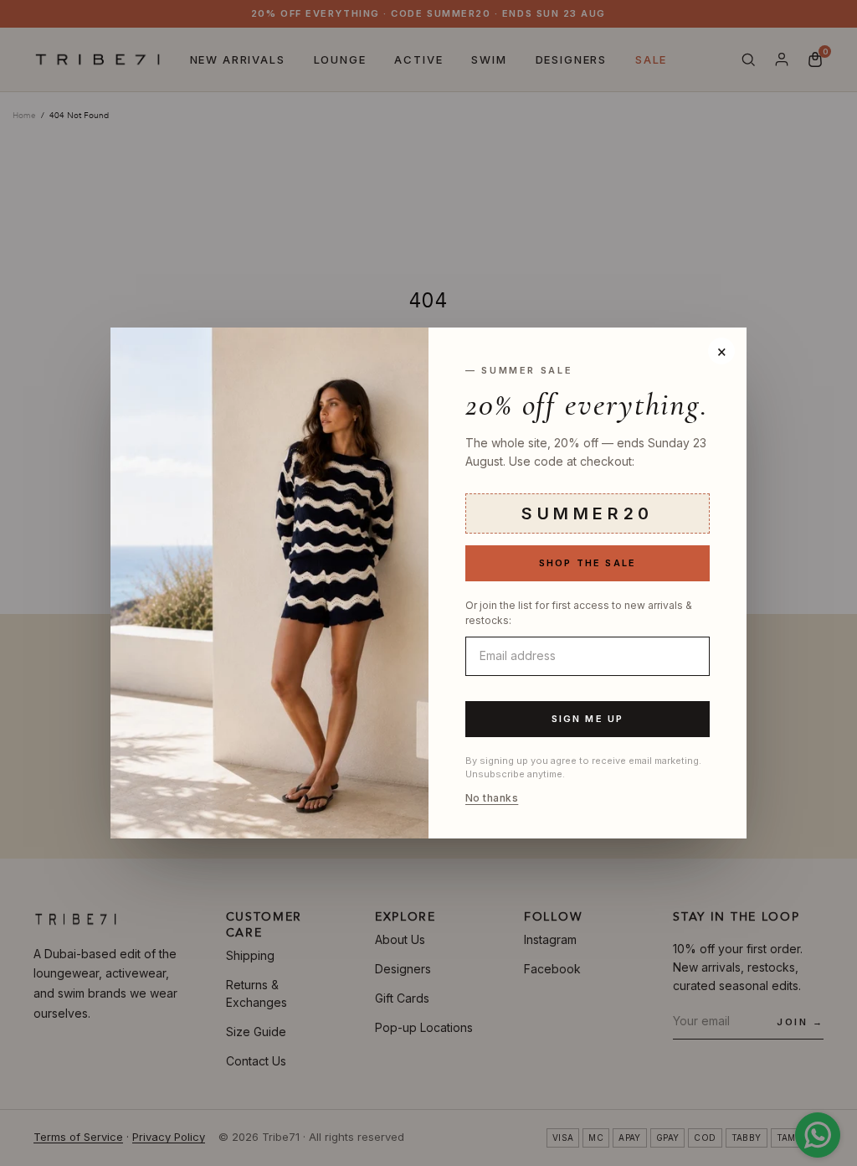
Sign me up (588, 719)
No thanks (491, 798)
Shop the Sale (588, 563)
